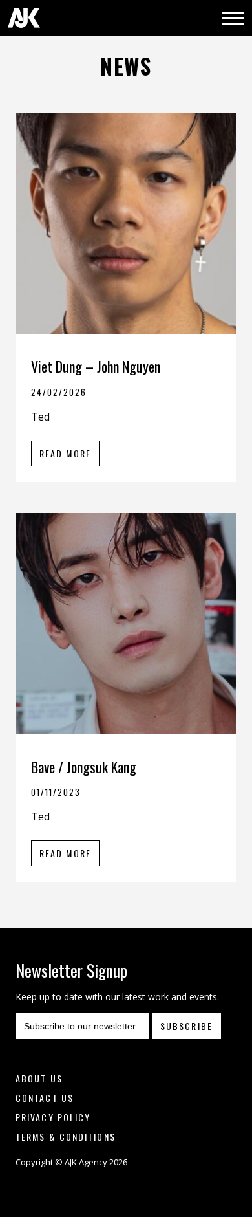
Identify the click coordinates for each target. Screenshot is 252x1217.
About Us (39, 1078)
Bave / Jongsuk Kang (83, 766)
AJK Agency (24, 18)
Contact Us (45, 1097)
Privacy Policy (53, 1117)
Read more (65, 453)
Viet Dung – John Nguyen (95, 366)
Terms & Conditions (66, 1136)
